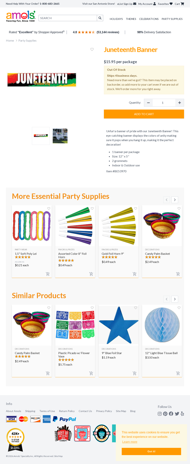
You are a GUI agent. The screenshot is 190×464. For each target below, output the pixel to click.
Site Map (121, 411)
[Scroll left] (166, 199)
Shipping (30, 411)
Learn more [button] (129, 441)
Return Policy (67, 411)
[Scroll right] (174, 199)
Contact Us (85, 411)
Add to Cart (144, 114)
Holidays (116, 18)
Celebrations (149, 18)
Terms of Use (47, 411)
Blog (132, 411)
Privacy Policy (104, 411)
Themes (131, 18)
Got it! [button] (151, 451)
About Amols (13, 411)
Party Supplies (172, 18)
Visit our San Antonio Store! (98, 3)
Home (10, 40)
